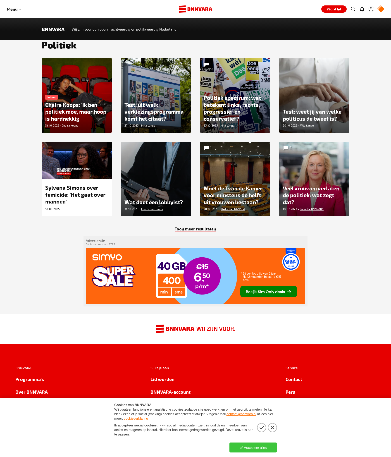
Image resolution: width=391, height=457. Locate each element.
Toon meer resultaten (195, 228)
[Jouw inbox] (362, 9)
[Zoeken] (353, 9)
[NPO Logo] (380, 9)
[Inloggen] (371, 9)
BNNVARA (53, 29)
